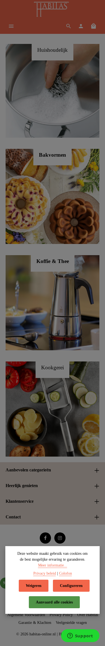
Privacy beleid (44, 573)
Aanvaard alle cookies (54, 602)
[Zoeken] (68, 26)
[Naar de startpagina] (52, 9)
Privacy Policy (61, 615)
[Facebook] (45, 538)
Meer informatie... (52, 565)
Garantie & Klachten (34, 623)
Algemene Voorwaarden (26, 615)
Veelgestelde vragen (71, 623)
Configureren (71, 586)
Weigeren (33, 586)
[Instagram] (60, 538)
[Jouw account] (81, 26)
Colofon (65, 573)
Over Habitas (87, 615)
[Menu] (11, 26)
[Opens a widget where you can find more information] (80, 636)
